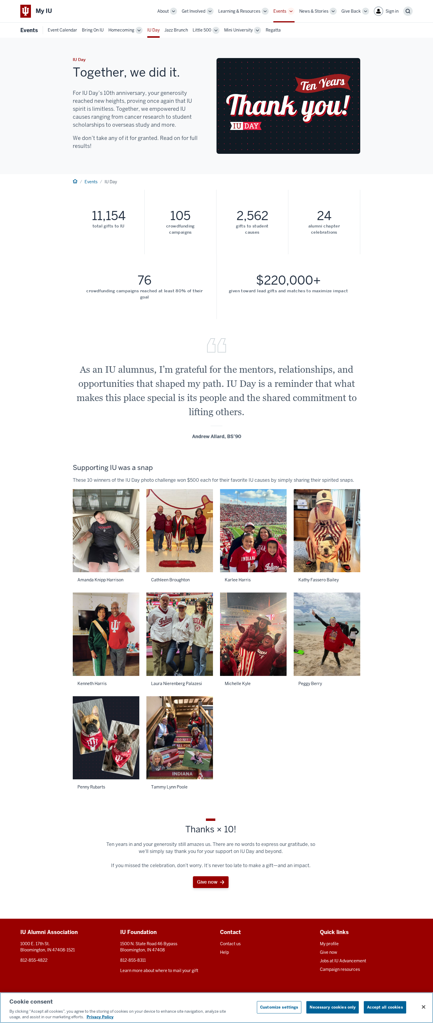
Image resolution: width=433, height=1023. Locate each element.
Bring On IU (93, 30)
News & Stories (313, 11)
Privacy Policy (100, 1016)
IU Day (153, 30)
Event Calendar (62, 30)
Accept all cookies (385, 1007)
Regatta (273, 30)
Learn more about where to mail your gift (159, 970)
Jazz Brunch (176, 30)
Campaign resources (340, 969)
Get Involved (193, 11)
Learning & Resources (239, 11)
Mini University (238, 30)
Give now (207, 882)
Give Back (351, 11)
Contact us (230, 943)
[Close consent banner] (423, 1007)
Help (224, 952)
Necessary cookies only (333, 1007)
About (163, 11)
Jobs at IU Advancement (343, 960)
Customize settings (279, 1007)
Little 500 (202, 30)
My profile (329, 943)
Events (279, 11)
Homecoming (121, 30)
